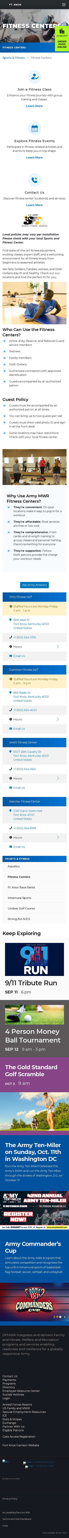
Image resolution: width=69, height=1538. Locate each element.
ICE (5, 1415)
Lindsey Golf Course (21, 908)
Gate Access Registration (19, 1436)
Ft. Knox (15, 4)
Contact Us (10, 1376)
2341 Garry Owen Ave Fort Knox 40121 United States (27, 814)
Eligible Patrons (13, 1430)
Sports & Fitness (14, 57)
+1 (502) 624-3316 (24, 637)
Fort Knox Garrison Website (21, 1445)
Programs (9, 1383)
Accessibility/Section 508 (16, 1512)
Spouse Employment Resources (24, 1412)
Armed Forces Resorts (17, 1404)
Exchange (9, 1423)
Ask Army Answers (34, 585)
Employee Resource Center (21, 1391)
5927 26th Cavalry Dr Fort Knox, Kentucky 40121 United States (31, 755)
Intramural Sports (19, 898)
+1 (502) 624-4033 (25, 710)
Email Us (19, 656)
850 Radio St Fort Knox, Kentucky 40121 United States (31, 696)
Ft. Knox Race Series (21, 887)
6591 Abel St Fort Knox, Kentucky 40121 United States (31, 624)
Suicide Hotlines (13, 1394)
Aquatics (14, 866)
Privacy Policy (10, 1498)
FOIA (5, 1525)
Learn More (34, 106)
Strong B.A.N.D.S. (19, 919)
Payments (9, 1380)
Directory (9, 1387)
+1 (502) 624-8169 (24, 828)
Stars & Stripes (12, 1419)
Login (6, 1398)
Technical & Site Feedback (17, 1519)
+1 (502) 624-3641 (24, 769)
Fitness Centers (14, 47)
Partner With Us (13, 1426)
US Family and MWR (16, 1408)
